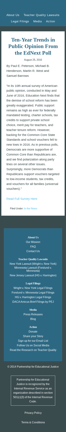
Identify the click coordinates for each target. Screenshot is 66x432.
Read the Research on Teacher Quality (33, 350)
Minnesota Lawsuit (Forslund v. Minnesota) (33, 269)
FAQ (33, 246)
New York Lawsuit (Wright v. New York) (33, 263)
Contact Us (33, 251)
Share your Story (33, 336)
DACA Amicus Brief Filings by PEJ (33, 301)
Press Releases (33, 314)
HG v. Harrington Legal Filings (33, 297)
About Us (33, 237)
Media (33, 309)
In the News (30, 208)
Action (33, 327)
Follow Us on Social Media (33, 345)
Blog (33, 319)
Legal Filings (33, 283)
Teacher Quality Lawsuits (33, 259)
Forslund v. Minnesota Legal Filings (33, 292)
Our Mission (33, 242)
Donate (33, 331)
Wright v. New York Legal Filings (33, 288)
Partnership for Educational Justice (21, 6)
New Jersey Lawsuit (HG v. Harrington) (33, 275)
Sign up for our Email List (33, 340)
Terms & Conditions (33, 422)
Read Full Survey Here (21, 198)
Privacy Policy (33, 412)
